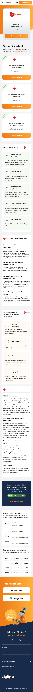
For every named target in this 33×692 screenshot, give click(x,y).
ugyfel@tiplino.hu (16, 635)
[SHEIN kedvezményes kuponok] (7, 559)
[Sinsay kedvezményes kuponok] (16, 559)
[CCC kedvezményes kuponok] (16, 563)
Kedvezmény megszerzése (16, 77)
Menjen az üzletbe (16, 36)
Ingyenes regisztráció (16, 501)
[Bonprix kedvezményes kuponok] (7, 572)
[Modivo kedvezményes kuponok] (7, 568)
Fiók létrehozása (26, 2)
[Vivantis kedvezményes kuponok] (25, 568)
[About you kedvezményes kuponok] (25, 559)
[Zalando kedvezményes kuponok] (25, 572)
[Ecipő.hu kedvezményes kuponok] (7, 563)
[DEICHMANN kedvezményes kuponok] (16, 572)
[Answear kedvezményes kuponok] (25, 563)
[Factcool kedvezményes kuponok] (16, 568)
